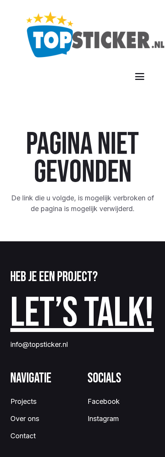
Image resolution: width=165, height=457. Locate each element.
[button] (140, 76)
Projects (23, 401)
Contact (23, 436)
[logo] (95, 34)
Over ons (24, 419)
